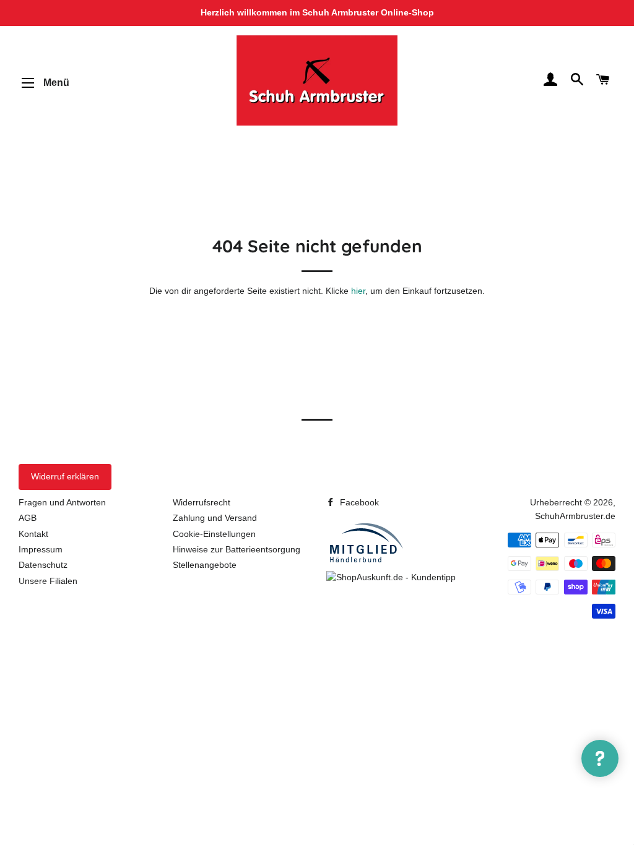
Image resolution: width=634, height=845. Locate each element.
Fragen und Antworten (62, 502)
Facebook (358, 502)
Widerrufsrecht (201, 502)
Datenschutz (43, 565)
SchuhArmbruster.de (575, 516)
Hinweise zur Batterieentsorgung (236, 549)
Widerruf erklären (65, 476)
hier (358, 291)
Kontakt (33, 534)
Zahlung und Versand (215, 518)
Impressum (41, 549)
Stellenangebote (205, 565)
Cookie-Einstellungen (214, 534)
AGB (28, 518)
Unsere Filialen (48, 581)
